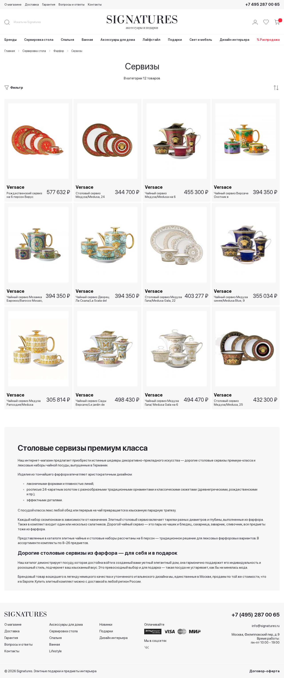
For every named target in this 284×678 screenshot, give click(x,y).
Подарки (106, 631)
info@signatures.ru (266, 626)
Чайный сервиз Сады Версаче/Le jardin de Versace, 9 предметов (91, 402)
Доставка (32, 4)
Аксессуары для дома (66, 625)
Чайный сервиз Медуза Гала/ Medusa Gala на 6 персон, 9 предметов (162, 402)
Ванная (54, 645)
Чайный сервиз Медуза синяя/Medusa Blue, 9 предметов (231, 299)
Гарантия (48, 4)
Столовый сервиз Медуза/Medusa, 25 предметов (228, 402)
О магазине (13, 4)
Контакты (95, 4)
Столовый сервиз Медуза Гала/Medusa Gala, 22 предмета (163, 299)
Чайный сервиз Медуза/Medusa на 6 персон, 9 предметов (160, 195)
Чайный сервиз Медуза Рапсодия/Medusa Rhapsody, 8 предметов (24, 402)
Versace (15, 187)
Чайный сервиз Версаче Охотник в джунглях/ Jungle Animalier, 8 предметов (231, 195)
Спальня (55, 638)
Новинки (105, 625)
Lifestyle (55, 651)
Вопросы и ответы (72, 4)
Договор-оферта (264, 671)
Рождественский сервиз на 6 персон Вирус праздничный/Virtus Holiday (24, 195)
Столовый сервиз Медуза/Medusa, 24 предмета (90, 195)
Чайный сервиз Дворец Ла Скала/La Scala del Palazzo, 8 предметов (92, 299)
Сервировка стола (63, 631)
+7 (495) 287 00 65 (256, 615)
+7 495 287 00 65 (262, 4)
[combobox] (31, 22)
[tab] (142, 87)
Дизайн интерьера (113, 638)
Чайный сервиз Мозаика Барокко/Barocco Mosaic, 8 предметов (25, 299)
